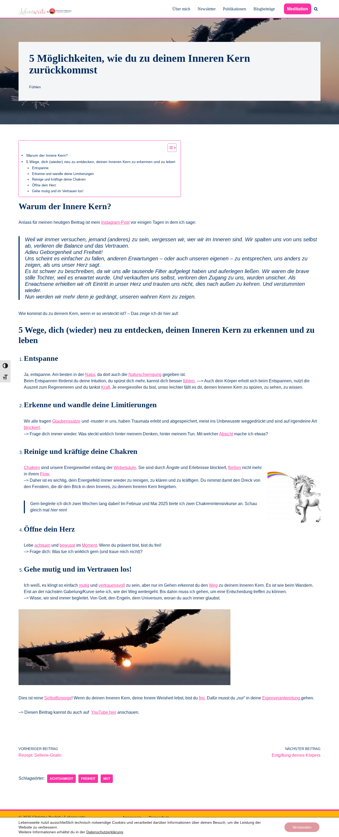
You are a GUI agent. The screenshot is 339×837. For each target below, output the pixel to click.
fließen (234, 467)
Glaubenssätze (66, 421)
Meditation (297, 9)
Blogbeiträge (264, 9)
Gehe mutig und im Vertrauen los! (57, 191)
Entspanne (40, 168)
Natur (90, 374)
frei (202, 698)
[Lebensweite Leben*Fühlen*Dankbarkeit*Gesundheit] (45, 11)
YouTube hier (103, 712)
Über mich (181, 9)
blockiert (32, 427)
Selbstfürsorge (58, 698)
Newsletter (207, 9)
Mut (106, 779)
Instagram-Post (115, 222)
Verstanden (301, 827)
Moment (89, 545)
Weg (213, 585)
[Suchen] (316, 9)
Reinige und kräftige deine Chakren (59, 179)
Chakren (32, 467)
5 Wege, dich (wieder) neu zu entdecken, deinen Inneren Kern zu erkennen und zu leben (100, 162)
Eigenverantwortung (281, 698)
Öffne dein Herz (44, 185)
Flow (44, 474)
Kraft (105, 387)
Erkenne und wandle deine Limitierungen (63, 174)
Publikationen (234, 9)
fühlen (189, 381)
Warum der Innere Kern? (47, 155)
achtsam (42, 545)
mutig (84, 585)
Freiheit (88, 779)
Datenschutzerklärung (104, 832)
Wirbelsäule (125, 467)
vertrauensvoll (112, 585)
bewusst (67, 545)
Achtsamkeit (61, 779)
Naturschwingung (145, 374)
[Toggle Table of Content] (169, 147)
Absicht (226, 434)
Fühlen (35, 87)
